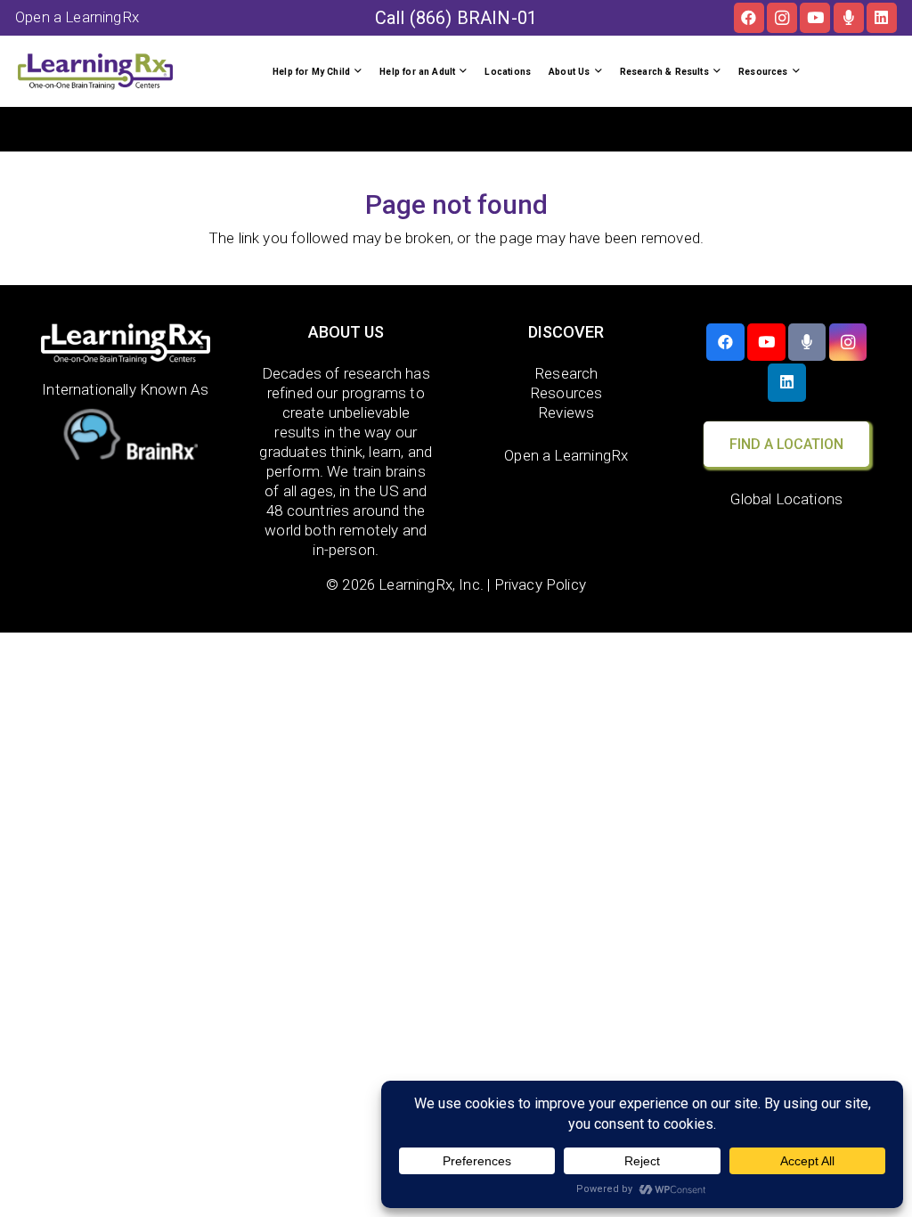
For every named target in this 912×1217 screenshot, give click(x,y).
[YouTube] (815, 18)
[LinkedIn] (882, 18)
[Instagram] (782, 18)
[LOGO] (95, 71)
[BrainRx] (126, 438)
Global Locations (786, 499)
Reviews (566, 412)
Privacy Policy (540, 584)
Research (566, 373)
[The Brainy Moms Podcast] (849, 18)
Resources (566, 393)
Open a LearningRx (566, 455)
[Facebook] (749, 18)
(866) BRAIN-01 (473, 18)
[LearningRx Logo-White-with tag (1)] (126, 343)
